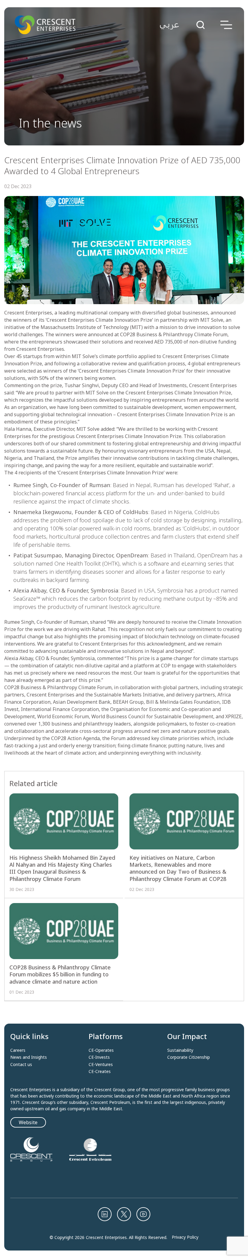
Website (28, 1122)
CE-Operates (101, 1050)
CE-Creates (100, 1071)
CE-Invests (99, 1057)
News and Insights (28, 1057)
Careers (17, 1050)
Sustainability (180, 1050)
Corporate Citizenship (188, 1057)
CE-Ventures (101, 1064)
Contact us (21, 1064)
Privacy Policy (185, 1237)
